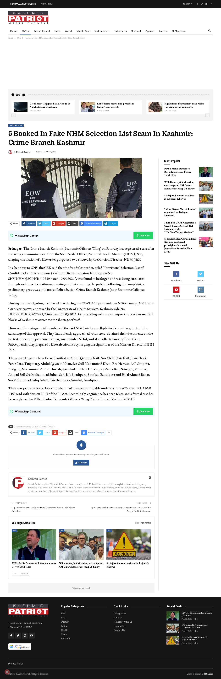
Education (66, 638)
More (162, 31)
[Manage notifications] (7, 671)
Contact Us (119, 630)
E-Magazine (178, 31)
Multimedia (100, 31)
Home (13, 31)
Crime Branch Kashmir (23, 427)
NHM (44, 427)
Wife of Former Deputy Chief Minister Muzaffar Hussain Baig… (118, 105)
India (57, 31)
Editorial (136, 31)
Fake (36, 427)
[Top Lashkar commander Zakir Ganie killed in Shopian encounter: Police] (155, 107)
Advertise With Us (123, 621)
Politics (64, 626)
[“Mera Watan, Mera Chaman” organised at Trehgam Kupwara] (206, 213)
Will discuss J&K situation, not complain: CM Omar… (195, 626)
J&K (24, 31)
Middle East (83, 31)
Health (64, 630)
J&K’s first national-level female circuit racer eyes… (51, 105)
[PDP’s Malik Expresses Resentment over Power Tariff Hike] (34, 544)
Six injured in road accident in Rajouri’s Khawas (194, 638)
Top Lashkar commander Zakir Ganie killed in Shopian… (185, 105)
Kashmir (18, 125)
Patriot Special (42, 31)
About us (118, 617)
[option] (110, 107)
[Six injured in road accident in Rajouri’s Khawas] (128, 544)
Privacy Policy (46, 4)
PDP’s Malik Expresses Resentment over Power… (197, 614)
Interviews (121, 31)
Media (64, 634)
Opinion (150, 31)
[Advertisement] (110, 65)
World (68, 31)
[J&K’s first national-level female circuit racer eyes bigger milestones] (21, 107)
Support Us (119, 626)
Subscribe (82, 462)
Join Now (145, 235)
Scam (51, 427)
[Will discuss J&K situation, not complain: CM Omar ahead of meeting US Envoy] (81, 544)
